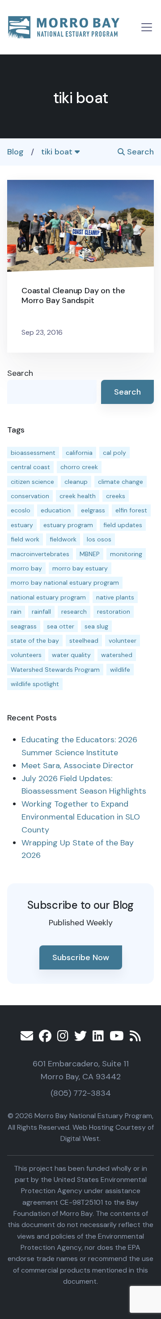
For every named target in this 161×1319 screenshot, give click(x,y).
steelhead (83, 641)
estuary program (68, 525)
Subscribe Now (80, 957)
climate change (120, 482)
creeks (115, 496)
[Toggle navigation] (147, 27)
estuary (22, 525)
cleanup (76, 482)
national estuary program (48, 597)
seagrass (24, 626)
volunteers (26, 655)
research (74, 611)
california (79, 453)
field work (25, 539)
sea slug (96, 626)
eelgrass (93, 510)
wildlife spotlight (35, 684)
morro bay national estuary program (65, 582)
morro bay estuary (80, 568)
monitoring (126, 554)
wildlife (120, 670)
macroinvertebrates (40, 554)
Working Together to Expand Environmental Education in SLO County (80, 817)
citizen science (32, 482)
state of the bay (35, 641)
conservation (30, 496)
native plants (115, 597)
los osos (99, 539)
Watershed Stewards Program (55, 670)
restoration (113, 611)
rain (16, 611)
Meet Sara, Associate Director (77, 765)
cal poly (114, 453)
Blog (15, 151)
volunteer (122, 641)
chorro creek (79, 467)
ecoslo (20, 510)
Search (139, 151)
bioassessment (33, 453)
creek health (77, 496)
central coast (30, 467)
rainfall (41, 611)
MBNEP (90, 554)
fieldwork (63, 539)
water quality (71, 655)
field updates (122, 525)
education (56, 510)
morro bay (26, 568)
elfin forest (131, 510)
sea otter (60, 626)
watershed (116, 655)
